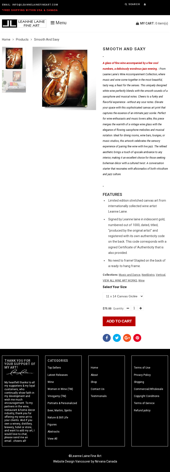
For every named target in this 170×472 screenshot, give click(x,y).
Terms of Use (142, 367)
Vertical (160, 274)
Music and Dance (129, 274)
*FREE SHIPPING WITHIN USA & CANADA (30, 10)
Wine (141, 280)
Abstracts (54, 431)
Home (6, 39)
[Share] (107, 338)
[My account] (145, 4)
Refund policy (142, 410)
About (94, 374)
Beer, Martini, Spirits (60, 410)
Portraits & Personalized (62, 403)
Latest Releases (58, 374)
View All (52, 438)
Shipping (139, 382)
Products (22, 39)
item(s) (154, 23)
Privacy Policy (142, 374)
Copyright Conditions (146, 396)
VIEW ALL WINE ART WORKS (120, 280)
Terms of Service (144, 403)
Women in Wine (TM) (60, 389)
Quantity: (118, 308)
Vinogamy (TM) (57, 396)
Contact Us (97, 389)
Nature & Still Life (58, 417)
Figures (52, 424)
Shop (94, 382)
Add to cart (119, 321)
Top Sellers (54, 367)
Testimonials (99, 396)
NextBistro (148, 274)
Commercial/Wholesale (148, 389)
